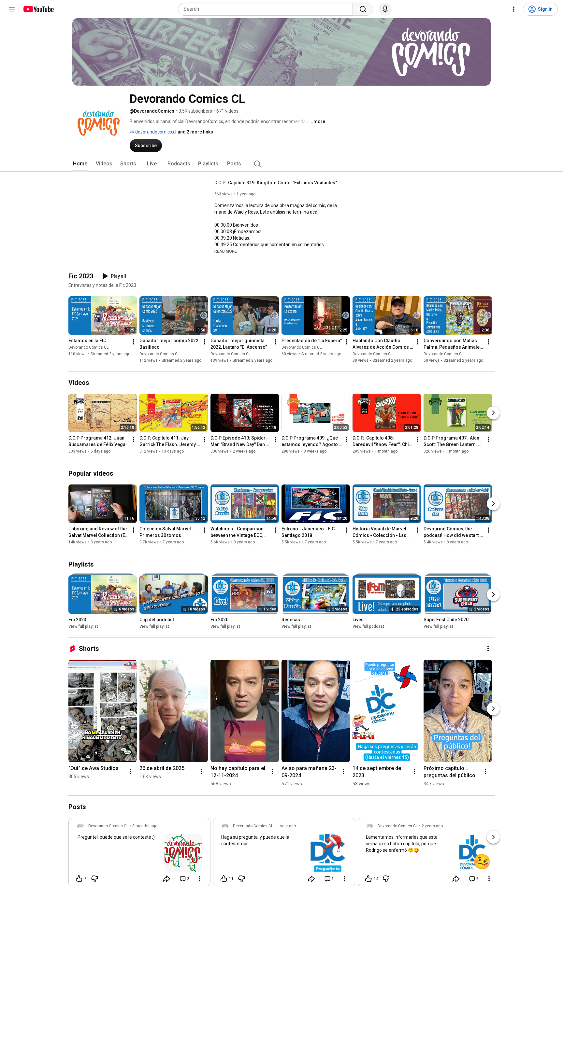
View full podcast (368, 626)
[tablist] (281, 164)
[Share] (166, 878)
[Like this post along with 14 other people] (368, 879)
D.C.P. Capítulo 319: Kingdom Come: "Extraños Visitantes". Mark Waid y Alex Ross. (279, 182)
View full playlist (83, 626)
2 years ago (432, 826)
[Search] (363, 9)
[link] (139, 854)
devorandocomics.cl (155, 131)
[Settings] (514, 9)
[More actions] (133, 341)
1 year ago (286, 826)
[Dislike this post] (94, 879)
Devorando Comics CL (88, 347)
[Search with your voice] (385, 9)
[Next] (493, 412)
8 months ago (144, 826)
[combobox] (267, 9)
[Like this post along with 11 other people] (224, 879)
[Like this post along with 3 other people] (79, 879)
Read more (225, 251)
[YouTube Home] (38, 9)
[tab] (80, 164)
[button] (225, 251)
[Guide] (12, 9)
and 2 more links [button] (195, 131)
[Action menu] (199, 878)
